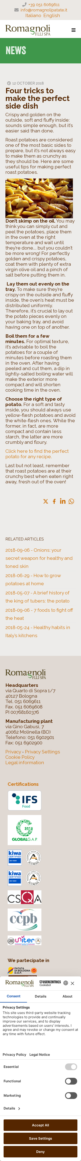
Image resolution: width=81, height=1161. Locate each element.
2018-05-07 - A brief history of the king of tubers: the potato (37, 597)
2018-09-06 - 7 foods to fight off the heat (39, 614)
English (51, 15)
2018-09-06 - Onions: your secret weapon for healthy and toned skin (39, 558)
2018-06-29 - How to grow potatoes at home (33, 579)
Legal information (24, 762)
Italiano (33, 15)
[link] (45, 501)
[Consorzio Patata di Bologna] (43, 975)
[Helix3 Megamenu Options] (74, 30)
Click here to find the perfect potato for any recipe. (37, 453)
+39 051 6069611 (44, 4)
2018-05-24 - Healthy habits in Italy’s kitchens (37, 631)
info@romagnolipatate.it (43, 9)
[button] (71, 501)
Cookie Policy (20, 757)
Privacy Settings (42, 752)
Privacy (13, 752)
